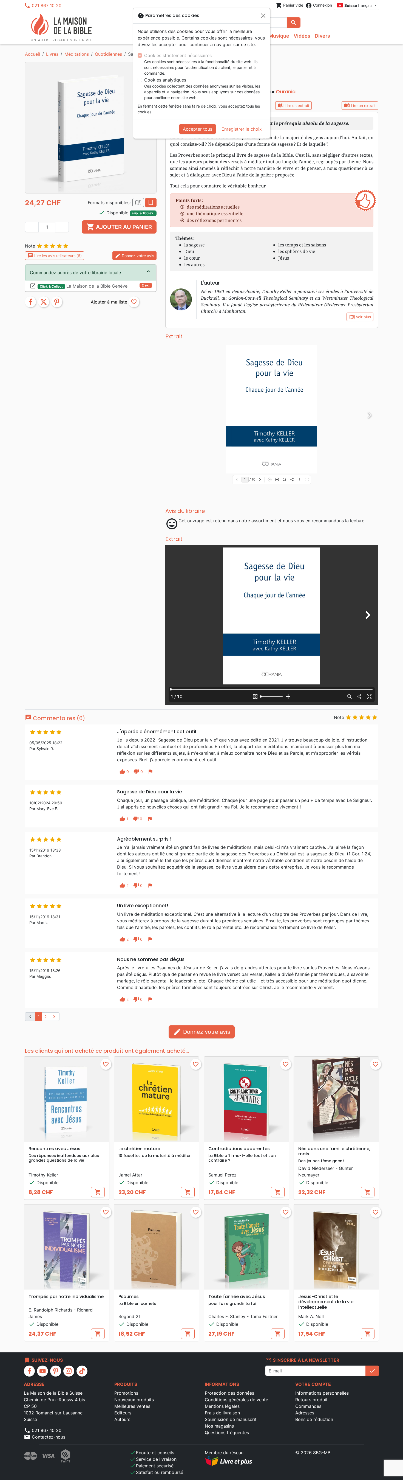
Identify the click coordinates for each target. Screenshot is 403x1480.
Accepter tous (197, 129)
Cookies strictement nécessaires (178, 55)
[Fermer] (263, 15)
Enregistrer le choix (242, 129)
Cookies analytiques (165, 80)
